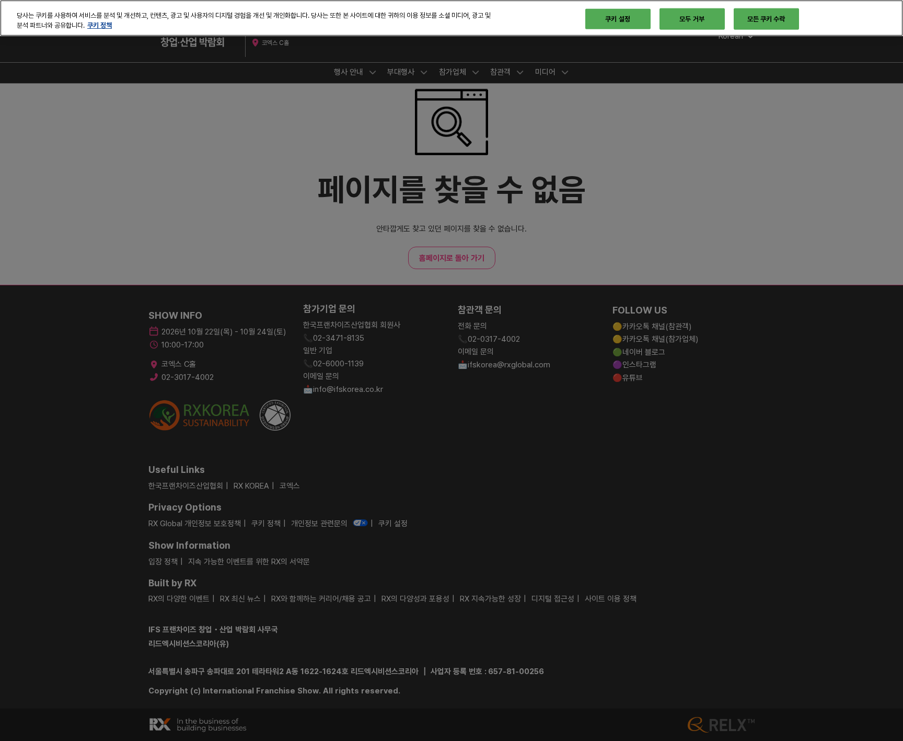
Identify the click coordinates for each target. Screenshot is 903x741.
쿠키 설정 (617, 18)
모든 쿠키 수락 (766, 18)
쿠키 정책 (99, 25)
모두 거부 (691, 18)
